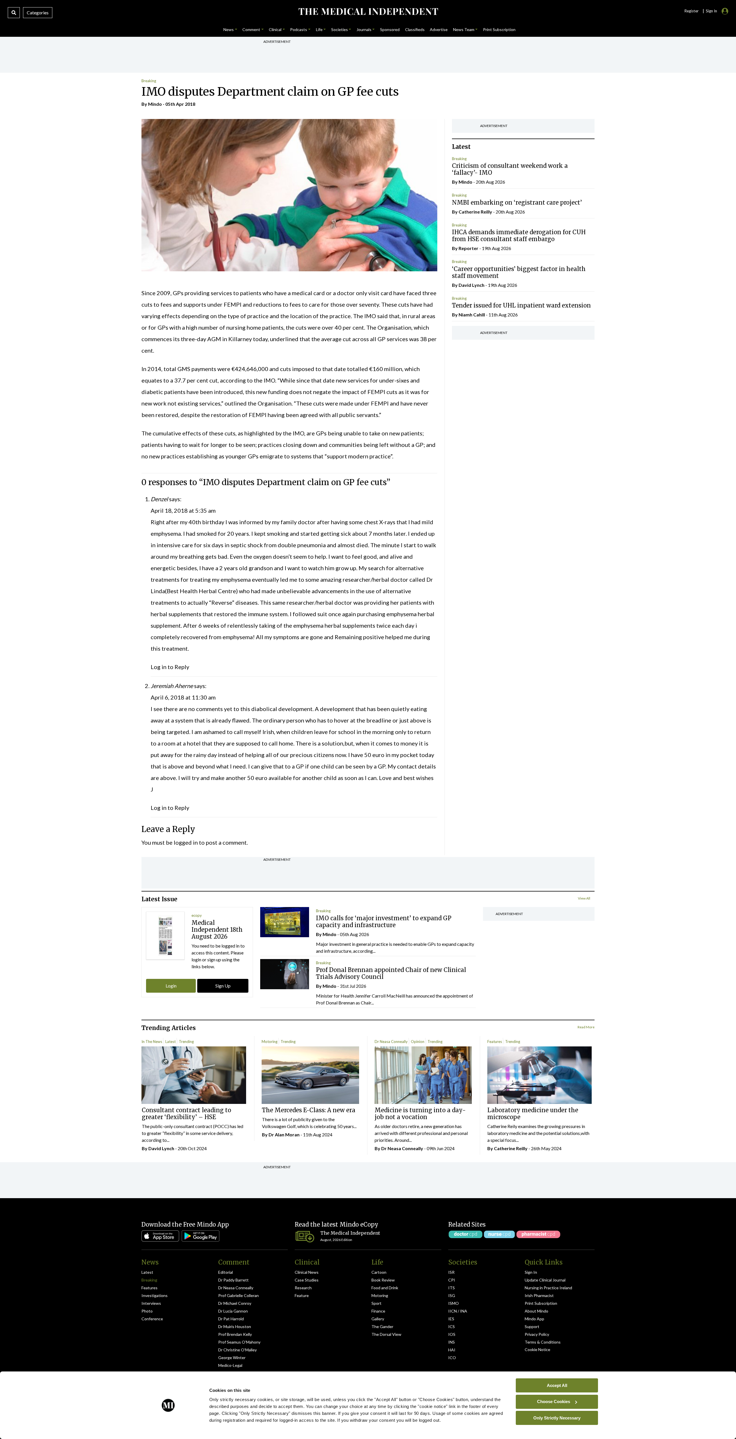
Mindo (155, 104)
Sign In (531, 1272)
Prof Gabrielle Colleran (238, 1295)
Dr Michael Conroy (234, 1303)
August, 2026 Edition (336, 1240)
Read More (586, 1027)
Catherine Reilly (475, 211)
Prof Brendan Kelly (235, 1334)
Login (171, 985)
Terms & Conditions (543, 1342)
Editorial (225, 1272)
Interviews (151, 1303)
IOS (451, 1334)
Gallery (377, 1318)
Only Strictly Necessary (556, 1417)
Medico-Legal (230, 1365)
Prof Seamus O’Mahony (239, 1342)
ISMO (453, 1303)
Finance (378, 1311)
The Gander (382, 1326)
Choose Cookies (553, 1401)
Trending (186, 1041)
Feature (302, 1295)
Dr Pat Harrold (231, 1318)
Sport (376, 1303)
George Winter (232, 1357)
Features (494, 1041)
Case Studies (307, 1279)
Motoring (269, 1041)
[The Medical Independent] (368, 11)
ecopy (196, 915)
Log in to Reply (170, 666)
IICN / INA (457, 1311)
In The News (151, 1041)
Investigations (154, 1295)
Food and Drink (384, 1287)
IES (451, 1318)
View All (584, 898)
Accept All (557, 1385)
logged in (186, 842)
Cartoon (378, 1272)
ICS (451, 1326)
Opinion (417, 1041)
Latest (170, 1041)
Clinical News (307, 1272)
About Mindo (536, 1311)
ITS (451, 1287)
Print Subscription (541, 1303)
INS (451, 1342)
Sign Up (223, 985)
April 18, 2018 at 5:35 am (183, 510)
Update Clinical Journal (545, 1279)
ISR (451, 1272)
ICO (452, 1357)
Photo (147, 1311)
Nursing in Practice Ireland (548, 1287)
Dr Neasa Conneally (391, 1041)
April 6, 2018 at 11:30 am (183, 697)
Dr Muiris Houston (234, 1326)
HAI (451, 1349)
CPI (451, 1279)
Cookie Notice (537, 1349)
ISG (451, 1295)
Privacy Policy (537, 1334)
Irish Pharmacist (539, 1295)
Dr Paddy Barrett (233, 1279)
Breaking (148, 80)
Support (532, 1326)
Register (691, 11)
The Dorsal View (386, 1334)
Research (303, 1287)
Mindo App (534, 1318)
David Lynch (471, 285)
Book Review (383, 1279)
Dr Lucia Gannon (233, 1311)
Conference (152, 1318)
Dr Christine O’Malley (237, 1349)
